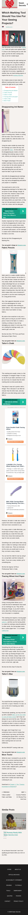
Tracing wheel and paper (10, 96)
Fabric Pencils (7, 92)
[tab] (5, 827)
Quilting (9, 896)
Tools (8, 890)
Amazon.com (22, 245)
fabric (11, 150)
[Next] (23, 826)
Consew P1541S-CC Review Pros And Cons (21, 796)
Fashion (18, 896)
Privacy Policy (18, 901)
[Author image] (3, 27)
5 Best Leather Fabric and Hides (7, 795)
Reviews (9, 885)
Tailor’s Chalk (7, 94)
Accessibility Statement (14, 880)
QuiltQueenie (9, 27)
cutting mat (5, 630)
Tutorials (18, 885)
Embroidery (18, 890)
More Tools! (6, 100)
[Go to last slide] (4, 826)
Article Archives (14, 874)
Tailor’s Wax (7, 98)
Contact (7, 901)
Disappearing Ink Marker (10, 90)
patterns (4, 622)
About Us (18, 869)
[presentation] (14, 821)
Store (9, 869)
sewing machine (18, 75)
